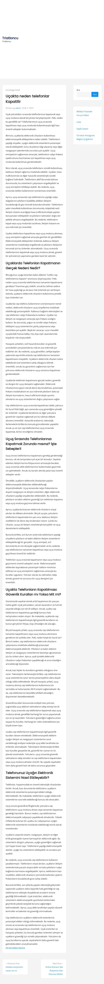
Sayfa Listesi (82, 128)
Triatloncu (10, 38)
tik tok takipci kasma (15, 947)
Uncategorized (13, 90)
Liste (79, 122)
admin (18, 108)
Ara (78, 90)
